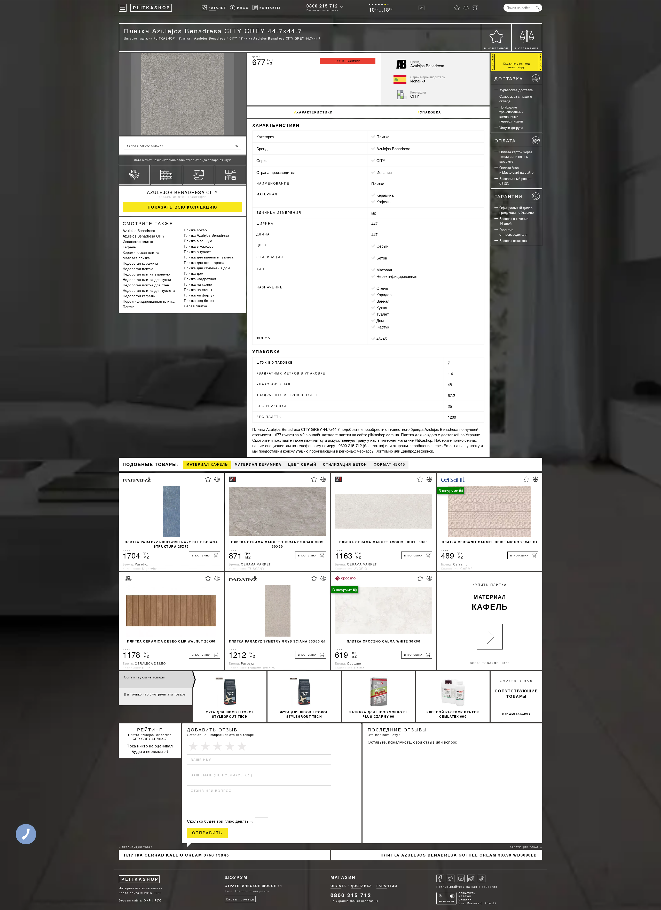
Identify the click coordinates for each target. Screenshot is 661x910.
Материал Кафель (207, 465)
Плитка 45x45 (195, 229)
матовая (384, 269)
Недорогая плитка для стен (146, 284)
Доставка (508, 78)
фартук (382, 327)
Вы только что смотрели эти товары (155, 694)
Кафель (129, 246)
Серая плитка (195, 305)
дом (380, 320)
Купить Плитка (490, 597)
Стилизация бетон (345, 465)
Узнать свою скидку (183, 145)
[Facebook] (440, 878)
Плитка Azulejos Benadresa (206, 235)
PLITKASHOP (140, 879)
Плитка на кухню (198, 284)
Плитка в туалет (197, 251)
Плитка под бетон (199, 300)
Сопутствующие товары (144, 677)
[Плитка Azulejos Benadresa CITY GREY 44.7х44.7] (182, 94)
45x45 (381, 338)
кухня (381, 307)
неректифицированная (396, 276)
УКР (147, 900)
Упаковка (430, 112)
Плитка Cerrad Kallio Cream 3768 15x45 (176, 855)
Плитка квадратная (200, 278)
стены (382, 288)
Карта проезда (240, 899)
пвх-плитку (314, 440)
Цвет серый (302, 465)
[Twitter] (450, 878)
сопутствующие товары (516, 693)
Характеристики (314, 112)
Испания (384, 172)
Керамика (385, 195)
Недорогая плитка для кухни (147, 279)
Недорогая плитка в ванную (146, 274)
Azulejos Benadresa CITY (182, 192)
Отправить (207, 833)
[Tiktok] (481, 878)
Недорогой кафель (139, 295)
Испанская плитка (138, 241)
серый (382, 246)
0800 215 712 (322, 6)
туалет (382, 314)
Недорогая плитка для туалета (149, 290)
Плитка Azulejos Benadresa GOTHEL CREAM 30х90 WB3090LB (459, 855)
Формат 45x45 (389, 465)
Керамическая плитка (141, 252)
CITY (380, 160)
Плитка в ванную (198, 240)
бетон (381, 258)
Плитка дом (193, 273)
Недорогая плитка (138, 268)
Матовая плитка (136, 257)
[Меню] (123, 8)
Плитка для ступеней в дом (207, 267)
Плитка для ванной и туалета (208, 256)
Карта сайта (129, 893)
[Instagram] (471, 878)
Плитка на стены (198, 289)
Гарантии (508, 196)
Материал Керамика (258, 465)
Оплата (505, 140)
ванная (382, 301)
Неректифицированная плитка (149, 301)
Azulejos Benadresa (139, 230)
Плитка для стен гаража (204, 262)
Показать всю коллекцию (182, 207)
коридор (383, 294)
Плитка (129, 306)
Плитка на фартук (199, 294)
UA (421, 8)
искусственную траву (347, 440)
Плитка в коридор (199, 246)
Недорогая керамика (140, 263)
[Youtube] (461, 878)
